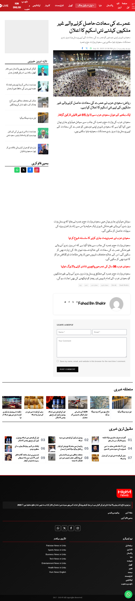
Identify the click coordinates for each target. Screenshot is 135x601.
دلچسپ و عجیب (126, 584)
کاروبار (47, 5)
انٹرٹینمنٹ (59, 5)
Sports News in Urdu (57, 550)
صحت (130, 572)
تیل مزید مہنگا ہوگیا (28, 118)
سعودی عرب (94, 285)
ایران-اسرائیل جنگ (85, 5)
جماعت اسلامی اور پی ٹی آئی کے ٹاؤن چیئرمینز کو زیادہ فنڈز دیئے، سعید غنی (21, 133)
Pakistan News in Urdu (56, 545)
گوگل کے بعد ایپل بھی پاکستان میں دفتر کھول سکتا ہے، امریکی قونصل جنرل (21, 70)
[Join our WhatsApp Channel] (128, 594)
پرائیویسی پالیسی (113, 512)
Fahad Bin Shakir (124, 49)
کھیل (70, 5)
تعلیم (130, 568)
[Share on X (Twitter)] (87, 48)
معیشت (129, 561)
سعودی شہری (104, 285)
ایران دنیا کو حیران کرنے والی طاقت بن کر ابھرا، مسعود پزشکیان (21, 149)
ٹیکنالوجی (36, 5)
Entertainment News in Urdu (54, 563)
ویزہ (80, 285)
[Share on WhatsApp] (91, 48)
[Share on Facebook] (82, 48)
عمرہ (86, 285)
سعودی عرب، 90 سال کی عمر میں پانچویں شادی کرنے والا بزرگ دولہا (95, 266)
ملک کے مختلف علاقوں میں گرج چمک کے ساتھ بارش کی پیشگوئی (22, 102)
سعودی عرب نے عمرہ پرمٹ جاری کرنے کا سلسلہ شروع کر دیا (99, 238)
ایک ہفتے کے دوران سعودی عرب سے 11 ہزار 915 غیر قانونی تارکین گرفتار (94, 115)
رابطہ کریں (128, 512)
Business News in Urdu (56, 554)
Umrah (114, 285)
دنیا (100, 5)
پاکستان (110, 5)
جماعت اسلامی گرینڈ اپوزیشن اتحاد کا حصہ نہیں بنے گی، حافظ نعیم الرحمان (21, 86)
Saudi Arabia (124, 285)
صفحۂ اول (129, 545)
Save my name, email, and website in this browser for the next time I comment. (93, 361)
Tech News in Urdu (58, 559)
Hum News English (57, 572)
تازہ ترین (129, 549)
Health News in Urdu (57, 567)
